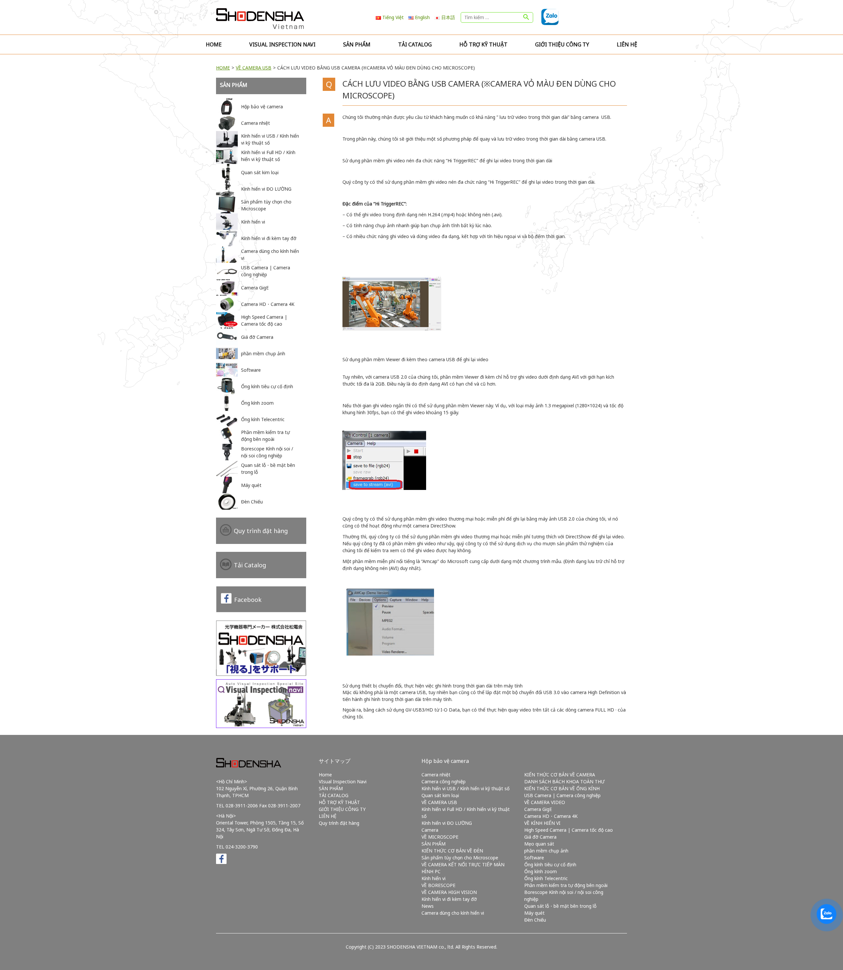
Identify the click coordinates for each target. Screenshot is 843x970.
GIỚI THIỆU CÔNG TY (562, 44)
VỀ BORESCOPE (438, 885)
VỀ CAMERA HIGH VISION (449, 892)
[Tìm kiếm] (526, 17)
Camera (430, 830)
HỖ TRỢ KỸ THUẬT (483, 44)
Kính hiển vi (434, 878)
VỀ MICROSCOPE (440, 837)
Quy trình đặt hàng (261, 531)
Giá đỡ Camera (540, 837)
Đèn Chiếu (535, 920)
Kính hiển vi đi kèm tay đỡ (449, 899)
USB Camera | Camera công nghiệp (562, 795)
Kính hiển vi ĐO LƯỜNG (447, 823)
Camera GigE (538, 809)
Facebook (247, 600)
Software (534, 857)
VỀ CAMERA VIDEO (544, 802)
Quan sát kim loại (440, 795)
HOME (223, 68)
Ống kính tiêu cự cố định (550, 864)
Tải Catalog (250, 565)
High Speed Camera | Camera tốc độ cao (568, 830)
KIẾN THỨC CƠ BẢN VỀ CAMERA (559, 774)
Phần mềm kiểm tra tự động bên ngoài (566, 885)
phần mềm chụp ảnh (546, 851)
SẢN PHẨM (356, 44)
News (428, 906)
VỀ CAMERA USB (253, 68)
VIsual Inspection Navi (282, 44)
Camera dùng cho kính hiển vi (453, 913)
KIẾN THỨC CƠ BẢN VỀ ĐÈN (452, 851)
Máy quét (534, 913)
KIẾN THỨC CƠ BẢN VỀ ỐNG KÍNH (562, 788)
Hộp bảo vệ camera (445, 761)
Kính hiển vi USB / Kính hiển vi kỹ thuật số (465, 788)
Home (214, 44)
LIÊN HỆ (627, 44)
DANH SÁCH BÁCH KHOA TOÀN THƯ (564, 781)
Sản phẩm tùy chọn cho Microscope (460, 857)
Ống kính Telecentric (546, 878)
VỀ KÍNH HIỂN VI (542, 823)
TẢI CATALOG (415, 44)
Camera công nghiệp (444, 781)
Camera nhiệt (436, 774)
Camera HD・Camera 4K (551, 816)
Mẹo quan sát (539, 844)
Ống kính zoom (540, 871)
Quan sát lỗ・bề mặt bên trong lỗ (560, 906)
